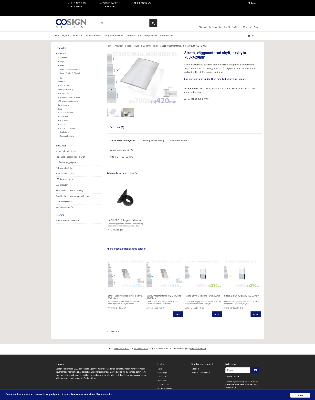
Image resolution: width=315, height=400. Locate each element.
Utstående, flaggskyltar (66, 162)
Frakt (256, 27)
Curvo (62, 78)
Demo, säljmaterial (67, 136)
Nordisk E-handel (198, 349)
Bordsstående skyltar (65, 174)
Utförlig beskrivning (153, 140)
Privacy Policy (240, 384)
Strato (62, 65)
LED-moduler (62, 185)
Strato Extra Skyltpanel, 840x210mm (202, 296)
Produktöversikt (94, 35)
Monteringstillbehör (64, 207)
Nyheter (66, 35)
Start (160, 369)
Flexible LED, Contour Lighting (69, 190)
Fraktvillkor (162, 380)
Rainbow (61, 82)
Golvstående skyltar (64, 168)
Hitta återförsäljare (231, 27)
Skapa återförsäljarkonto (210, 27)
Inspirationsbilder (114, 35)
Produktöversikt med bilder (67, 220)
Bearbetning (64, 132)
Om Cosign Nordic (147, 35)
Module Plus (64, 86)
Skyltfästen (64, 120)
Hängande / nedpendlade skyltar (70, 157)
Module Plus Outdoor (200, 373)
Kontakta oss (167, 35)
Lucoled (195, 369)
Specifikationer (178, 140)
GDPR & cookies (165, 389)
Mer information (104, 394)
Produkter (78, 35)
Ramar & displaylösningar (70, 97)
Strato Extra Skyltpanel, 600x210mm (241, 296)
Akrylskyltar (64, 93)
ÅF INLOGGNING (142, 3)
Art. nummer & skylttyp (122, 140)
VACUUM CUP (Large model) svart (124, 220)
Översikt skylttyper (64, 202)
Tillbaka (114, 331)
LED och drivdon (66, 113)
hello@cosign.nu (121, 349)
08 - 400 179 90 (141, 349)
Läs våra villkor (232, 377)
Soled (60, 109)
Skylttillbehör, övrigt (67, 128)
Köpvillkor (246, 27)
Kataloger (131, 35)
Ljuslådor (63, 58)
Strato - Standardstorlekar (70, 69)
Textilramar (64, 117)
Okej (300, 395)
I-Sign (62, 61)
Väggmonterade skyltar (66, 151)
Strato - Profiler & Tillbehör (70, 73)
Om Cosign (163, 373)
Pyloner (63, 124)
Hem (56, 35)
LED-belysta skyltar (64, 179)
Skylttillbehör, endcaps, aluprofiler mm (72, 196)
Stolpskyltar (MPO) (65, 90)
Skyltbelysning (63, 105)
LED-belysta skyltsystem (68, 101)
